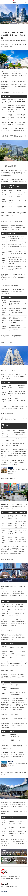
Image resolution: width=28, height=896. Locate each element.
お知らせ (19, 40)
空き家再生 (24, 40)
